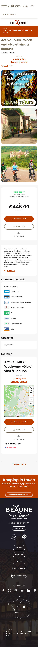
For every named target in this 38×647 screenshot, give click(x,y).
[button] (32, 6)
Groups (19, 562)
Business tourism (19, 568)
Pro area (19, 548)
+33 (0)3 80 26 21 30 (19, 523)
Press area (19, 555)
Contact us (19, 528)
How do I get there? (19, 575)
